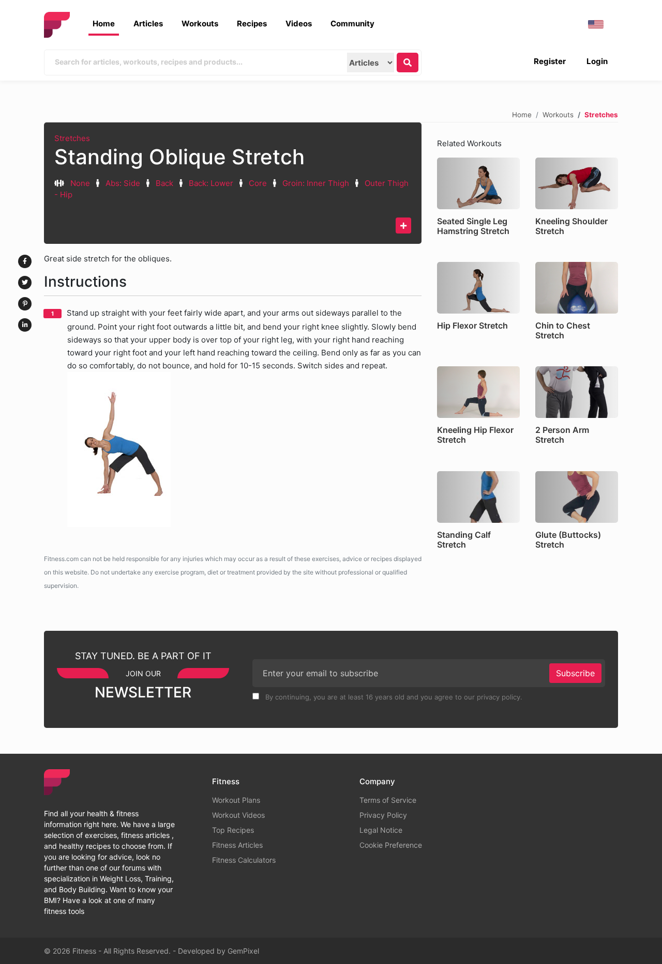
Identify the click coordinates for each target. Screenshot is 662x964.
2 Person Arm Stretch (562, 435)
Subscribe (575, 673)
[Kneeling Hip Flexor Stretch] (478, 392)
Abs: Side (123, 183)
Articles (148, 23)
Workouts (200, 23)
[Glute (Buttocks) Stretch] (576, 497)
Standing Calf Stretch (464, 540)
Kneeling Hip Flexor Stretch (475, 435)
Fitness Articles (237, 845)
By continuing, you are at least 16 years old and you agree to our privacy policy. (392, 697)
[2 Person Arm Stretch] (576, 392)
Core (258, 183)
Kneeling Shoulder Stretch (571, 226)
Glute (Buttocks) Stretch (568, 540)
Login (597, 61)
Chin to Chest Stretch (562, 330)
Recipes (252, 23)
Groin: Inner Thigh (315, 183)
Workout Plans (236, 800)
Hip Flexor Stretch (472, 325)
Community (352, 23)
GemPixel (243, 950)
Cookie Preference (390, 845)
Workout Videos (238, 815)
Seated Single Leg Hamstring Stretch (473, 226)
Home (104, 23)
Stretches (72, 138)
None (80, 183)
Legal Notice (380, 830)
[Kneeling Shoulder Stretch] (576, 183)
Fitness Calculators (244, 860)
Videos (298, 23)
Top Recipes (233, 830)
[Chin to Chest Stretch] (576, 288)
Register (550, 61)
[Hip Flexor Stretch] (478, 288)
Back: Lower (211, 183)
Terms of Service (387, 800)
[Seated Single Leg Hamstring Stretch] (478, 183)
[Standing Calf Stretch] (478, 497)
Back (164, 183)
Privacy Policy (383, 815)
